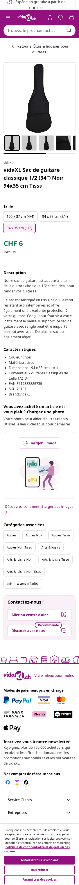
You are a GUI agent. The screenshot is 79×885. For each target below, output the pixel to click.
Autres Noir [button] (34, 535)
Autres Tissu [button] (61, 535)
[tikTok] (26, 782)
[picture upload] (39, 473)
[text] (13, 244)
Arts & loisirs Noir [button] (20, 559)
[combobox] (39, 30)
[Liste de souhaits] (60, 17)
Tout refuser (40, 870)
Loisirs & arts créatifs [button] (22, 584)
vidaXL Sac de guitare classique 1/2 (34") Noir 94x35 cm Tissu (34, 177)
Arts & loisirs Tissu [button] (55, 559)
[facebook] (7, 782)
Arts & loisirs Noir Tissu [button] (24, 571)
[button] (39, 800)
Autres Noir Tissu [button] (19, 547)
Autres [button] (11, 535)
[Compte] (50, 17)
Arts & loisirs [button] (50, 547)
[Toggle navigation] (8, 17)
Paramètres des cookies (39, 879)
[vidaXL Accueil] (27, 17)
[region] (39, 854)
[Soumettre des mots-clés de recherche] (68, 29)
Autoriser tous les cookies (39, 860)
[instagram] (17, 782)
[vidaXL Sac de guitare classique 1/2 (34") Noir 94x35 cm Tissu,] (39, 98)
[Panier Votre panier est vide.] (71, 17)
